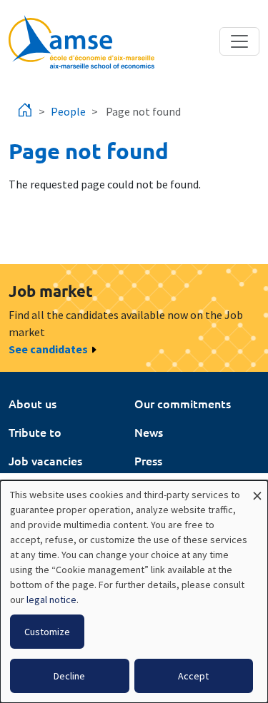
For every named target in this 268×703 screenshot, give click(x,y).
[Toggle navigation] (239, 41)
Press (148, 460)
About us (32, 403)
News (148, 432)
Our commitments (182, 403)
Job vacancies (45, 460)
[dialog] (134, 591)
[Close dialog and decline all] (257, 489)
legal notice (51, 599)
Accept (193, 675)
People (68, 111)
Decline (69, 675)
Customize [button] (47, 631)
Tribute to (35, 432)
